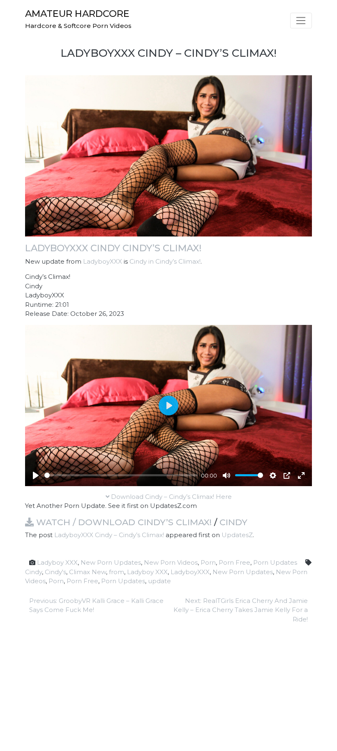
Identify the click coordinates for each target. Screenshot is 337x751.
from (116, 572)
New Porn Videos (171, 562)
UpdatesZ (237, 535)
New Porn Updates (111, 562)
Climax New (87, 572)
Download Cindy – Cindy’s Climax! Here (170, 497)
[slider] (121, 475)
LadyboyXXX (102, 261)
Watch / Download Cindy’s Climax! (123, 522)
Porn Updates (275, 562)
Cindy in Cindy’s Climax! (165, 261)
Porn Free (234, 562)
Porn (208, 562)
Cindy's (55, 572)
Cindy (233, 522)
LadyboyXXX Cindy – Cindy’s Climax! (109, 535)
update (159, 581)
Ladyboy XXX (57, 562)
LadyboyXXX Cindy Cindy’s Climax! (113, 248)
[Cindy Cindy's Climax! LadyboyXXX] (168, 155)
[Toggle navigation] (301, 20)
